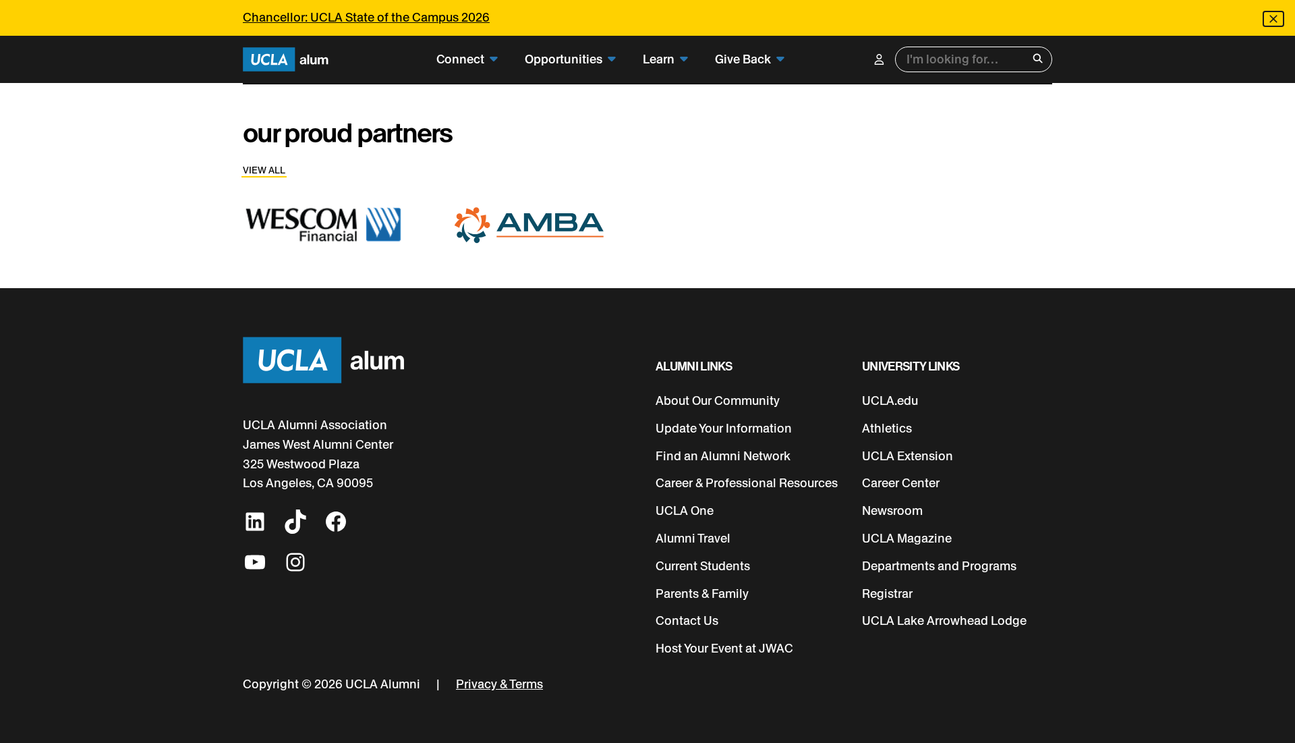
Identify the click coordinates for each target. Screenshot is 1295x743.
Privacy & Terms (499, 684)
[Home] (285, 59)
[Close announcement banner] (1273, 19)
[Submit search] (1038, 59)
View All (264, 170)
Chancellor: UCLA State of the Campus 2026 (366, 17)
